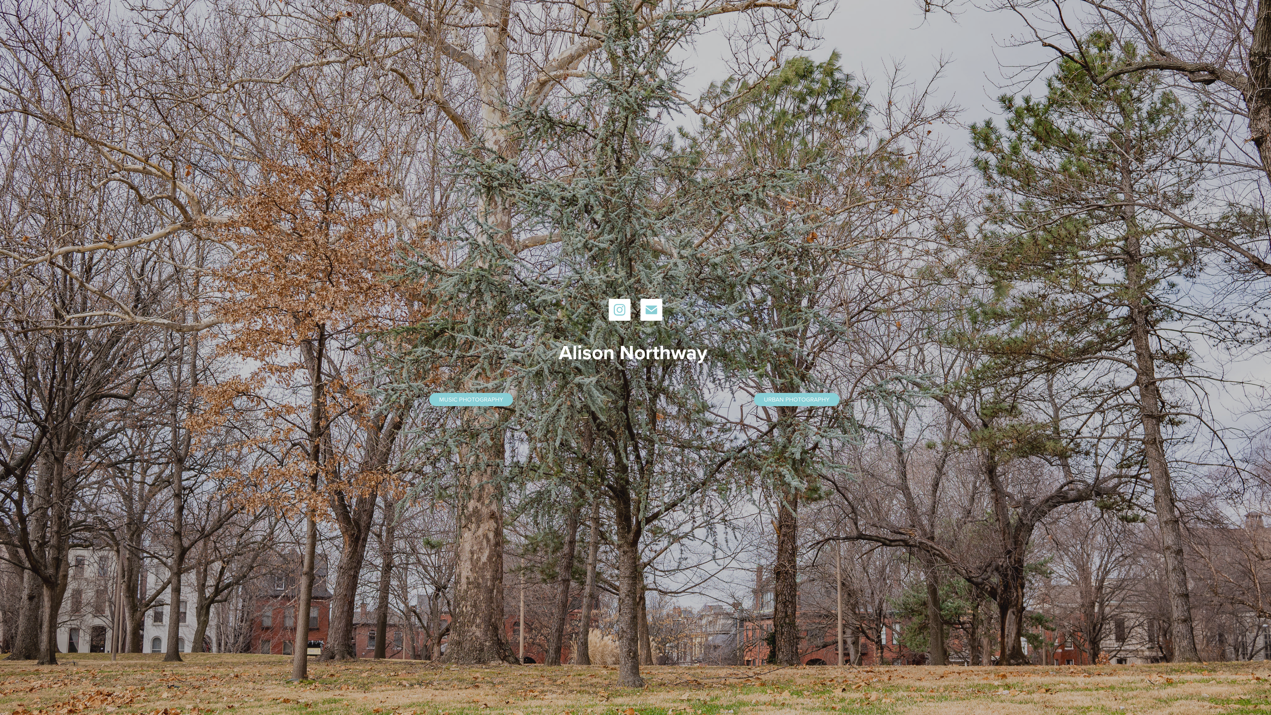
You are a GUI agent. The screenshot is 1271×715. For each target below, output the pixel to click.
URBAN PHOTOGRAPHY (796, 399)
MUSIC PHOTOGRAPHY (471, 399)
